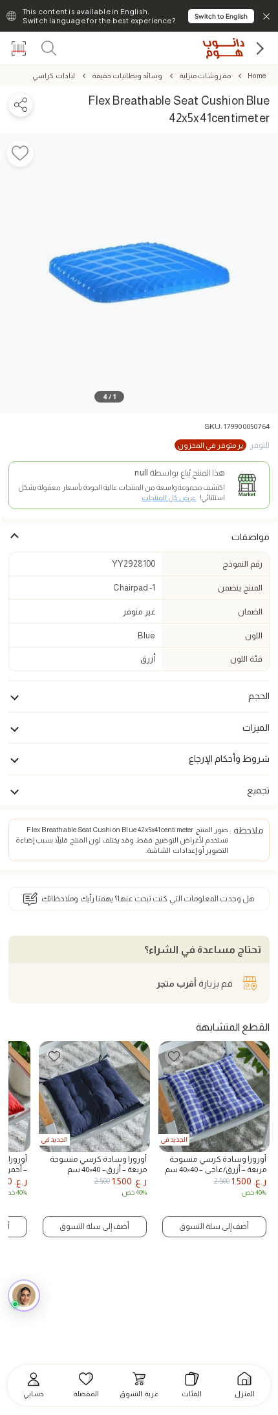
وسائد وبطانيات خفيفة (127, 75)
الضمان (250, 611)
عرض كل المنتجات (169, 497)
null (141, 472)
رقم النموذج (242, 564)
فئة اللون (246, 659)
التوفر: (224, 445)
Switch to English (221, 16)
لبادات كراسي (53, 75)
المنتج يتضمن (240, 587)
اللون (253, 635)
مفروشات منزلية (205, 75)
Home (257, 75)
